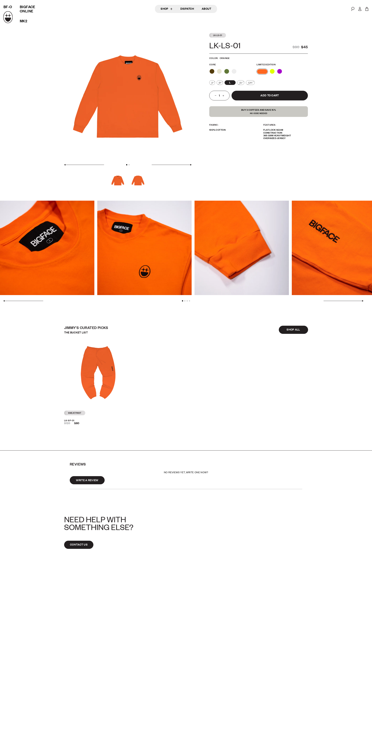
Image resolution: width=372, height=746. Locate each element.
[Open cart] (366, 9)
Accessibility (350, 663)
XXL (250, 82)
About (206, 9)
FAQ (235, 663)
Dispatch (187, 9)
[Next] (172, 164)
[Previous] (84, 164)
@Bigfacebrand (352, 659)
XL (240, 82)
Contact (240, 659)
